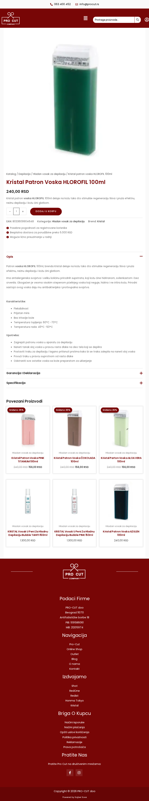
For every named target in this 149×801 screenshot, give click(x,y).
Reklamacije (74, 742)
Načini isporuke (74, 722)
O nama (74, 664)
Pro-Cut (74, 644)
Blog (74, 659)
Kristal (101, 221)
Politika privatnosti (74, 737)
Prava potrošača (74, 747)
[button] (57, 18)
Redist (74, 695)
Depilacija (25, 174)
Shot (75, 686)
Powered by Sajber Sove (75, 797)
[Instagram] (79, 772)
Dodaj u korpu (46, 211)
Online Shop (74, 649)
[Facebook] (70, 772)
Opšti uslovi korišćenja (74, 732)
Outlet (75, 654)
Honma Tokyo (74, 700)
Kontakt (74, 669)
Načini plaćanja (74, 727)
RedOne (74, 691)
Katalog (11, 174)
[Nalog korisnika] (147, 19)
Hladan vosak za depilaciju (49, 174)
